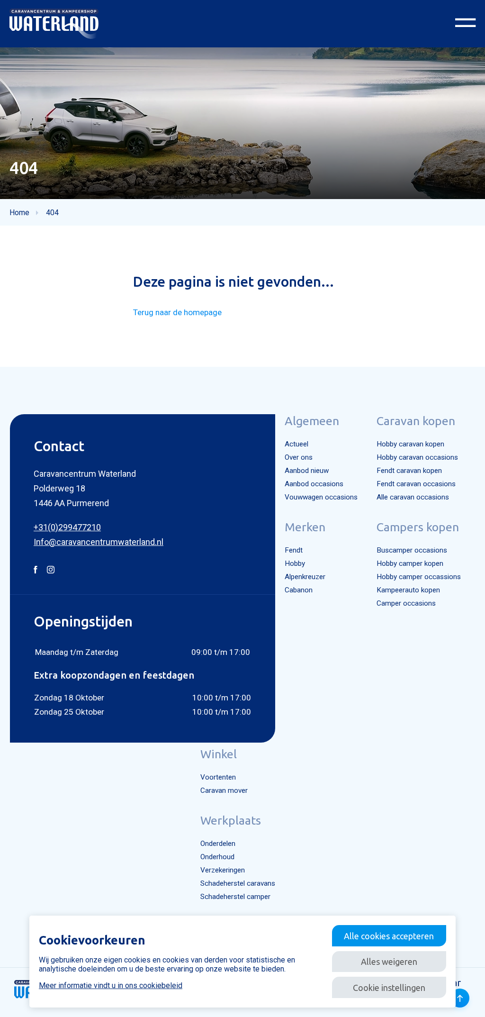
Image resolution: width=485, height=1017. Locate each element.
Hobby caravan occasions (417, 457)
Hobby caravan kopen (410, 444)
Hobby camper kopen (410, 563)
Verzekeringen (222, 870)
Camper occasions (406, 603)
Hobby (295, 563)
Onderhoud (217, 857)
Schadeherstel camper (235, 896)
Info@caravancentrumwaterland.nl (98, 542)
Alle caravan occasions (413, 497)
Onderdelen (217, 843)
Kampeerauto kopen (408, 590)
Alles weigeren (389, 961)
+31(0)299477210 (67, 527)
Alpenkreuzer (305, 576)
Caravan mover (224, 790)
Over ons (299, 457)
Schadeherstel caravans (237, 883)
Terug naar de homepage (177, 312)
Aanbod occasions (314, 484)
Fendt (294, 550)
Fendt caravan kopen (409, 470)
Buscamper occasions (412, 550)
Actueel (296, 444)
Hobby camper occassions (419, 576)
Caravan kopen (416, 420)
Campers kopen (418, 527)
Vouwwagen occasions (321, 497)
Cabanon (299, 590)
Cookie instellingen (389, 987)
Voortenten (218, 777)
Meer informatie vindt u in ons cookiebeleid (110, 985)
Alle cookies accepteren (389, 936)
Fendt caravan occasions (416, 484)
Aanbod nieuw (307, 470)
